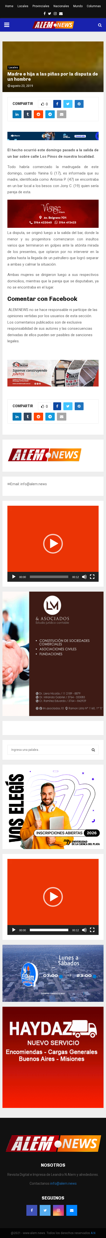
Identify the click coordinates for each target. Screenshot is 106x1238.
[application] (53, 544)
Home (9, 6)
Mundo (78, 6)
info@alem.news (63, 1183)
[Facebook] (31, 1210)
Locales (23, 6)
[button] (53, 544)
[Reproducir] (13, 576)
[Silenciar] (84, 576)
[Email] (71, 1210)
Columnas (94, 6)
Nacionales (61, 6)
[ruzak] (53, 385)
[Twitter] (45, 1210)
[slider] (49, 577)
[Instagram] (58, 1210)
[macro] (53, 139)
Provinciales (41, 6)
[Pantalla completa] (92, 576)
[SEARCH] (93, 750)
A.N (93, 1233)
